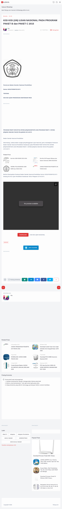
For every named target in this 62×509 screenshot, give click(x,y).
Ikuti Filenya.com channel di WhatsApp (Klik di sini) (15, 10)
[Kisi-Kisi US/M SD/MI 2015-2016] (6, 163)
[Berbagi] (56, 279)
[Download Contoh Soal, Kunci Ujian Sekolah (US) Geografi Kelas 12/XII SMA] (35, 349)
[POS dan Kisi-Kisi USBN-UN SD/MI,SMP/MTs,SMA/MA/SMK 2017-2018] (35, 368)
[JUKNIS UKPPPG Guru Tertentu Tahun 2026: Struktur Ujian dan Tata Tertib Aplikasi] (36, 464)
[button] (54, 30)
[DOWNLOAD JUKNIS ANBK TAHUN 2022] (6, 359)
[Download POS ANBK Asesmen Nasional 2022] (35, 359)
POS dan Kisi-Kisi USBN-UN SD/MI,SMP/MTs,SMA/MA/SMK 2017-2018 (48, 367)
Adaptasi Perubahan (23, 434)
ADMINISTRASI (23, 438)
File (11, 295)
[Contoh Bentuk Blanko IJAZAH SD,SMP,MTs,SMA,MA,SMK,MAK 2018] (6, 368)
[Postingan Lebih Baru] (58, 287)
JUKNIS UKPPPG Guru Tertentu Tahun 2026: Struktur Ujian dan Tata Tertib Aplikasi (49, 461)
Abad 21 (5, 434)
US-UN (6, 242)
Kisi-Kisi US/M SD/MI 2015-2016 (18, 158)
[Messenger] (37, 279)
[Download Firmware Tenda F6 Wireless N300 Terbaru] (36, 481)
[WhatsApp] (25, 279)
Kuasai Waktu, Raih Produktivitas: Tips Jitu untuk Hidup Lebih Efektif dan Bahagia (49, 469)
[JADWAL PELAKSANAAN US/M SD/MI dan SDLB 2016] (6, 171)
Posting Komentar (15, 279)
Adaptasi (12, 434)
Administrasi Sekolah (16, 442)
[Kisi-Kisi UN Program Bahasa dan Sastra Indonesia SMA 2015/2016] (36, 163)
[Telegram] (31, 279)
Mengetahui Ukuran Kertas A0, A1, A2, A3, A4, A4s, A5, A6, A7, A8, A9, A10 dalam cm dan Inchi (49, 486)
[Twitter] (50, 279)
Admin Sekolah (9, 438)
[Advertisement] (31, 46)
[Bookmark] (5, 280)
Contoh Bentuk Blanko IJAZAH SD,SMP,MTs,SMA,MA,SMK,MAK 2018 (20, 367)
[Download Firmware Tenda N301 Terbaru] (46, 453)
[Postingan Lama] (3, 287)
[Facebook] (44, 279)
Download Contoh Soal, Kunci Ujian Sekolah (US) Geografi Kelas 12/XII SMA (49, 348)
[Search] (57, 2)
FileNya (5, 2)
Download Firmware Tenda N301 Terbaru (44, 455)
